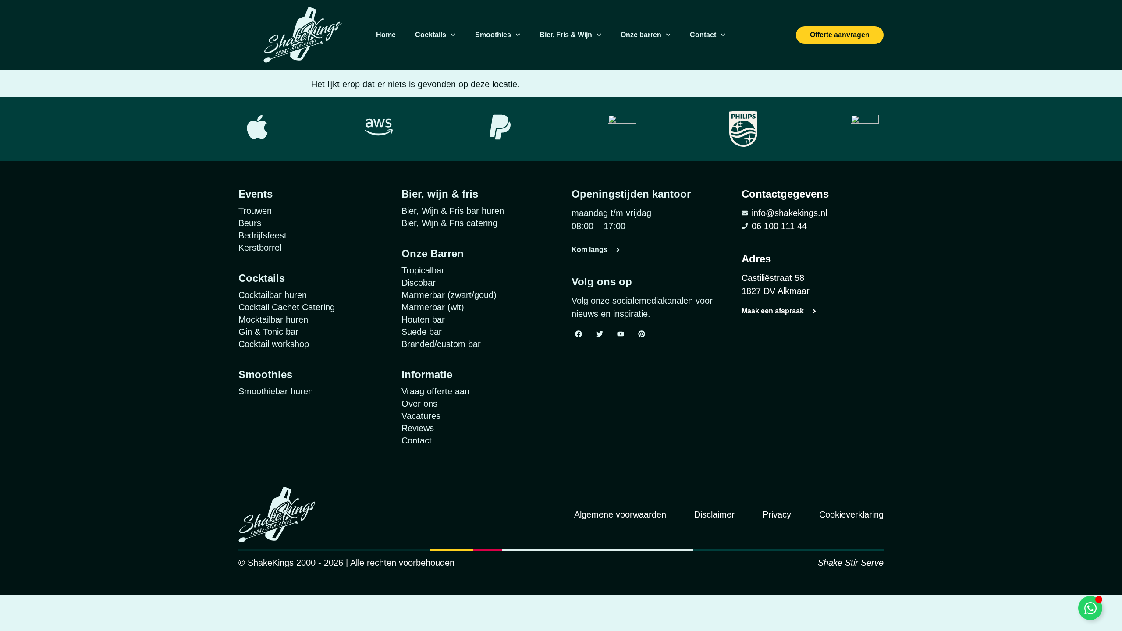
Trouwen (255, 210)
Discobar (418, 282)
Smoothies (493, 35)
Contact (703, 35)
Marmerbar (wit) (432, 307)
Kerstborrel (259, 247)
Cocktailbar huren (272, 295)
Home (386, 35)
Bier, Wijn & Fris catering (449, 223)
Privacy (777, 514)
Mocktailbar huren (273, 319)
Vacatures (420, 415)
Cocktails (430, 35)
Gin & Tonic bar (268, 331)
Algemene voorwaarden (620, 514)
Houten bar (423, 319)
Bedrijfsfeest (262, 235)
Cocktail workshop (273, 344)
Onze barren (641, 35)
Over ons (419, 403)
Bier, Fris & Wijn (566, 35)
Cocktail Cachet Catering (286, 307)
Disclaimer (714, 514)
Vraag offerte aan (435, 391)
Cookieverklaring (851, 514)
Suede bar (421, 331)
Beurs (249, 223)
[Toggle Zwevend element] (1090, 608)
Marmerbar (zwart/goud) (449, 295)
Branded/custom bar (441, 344)
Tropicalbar (422, 270)
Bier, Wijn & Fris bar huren (452, 210)
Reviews (417, 428)
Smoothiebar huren (275, 391)
